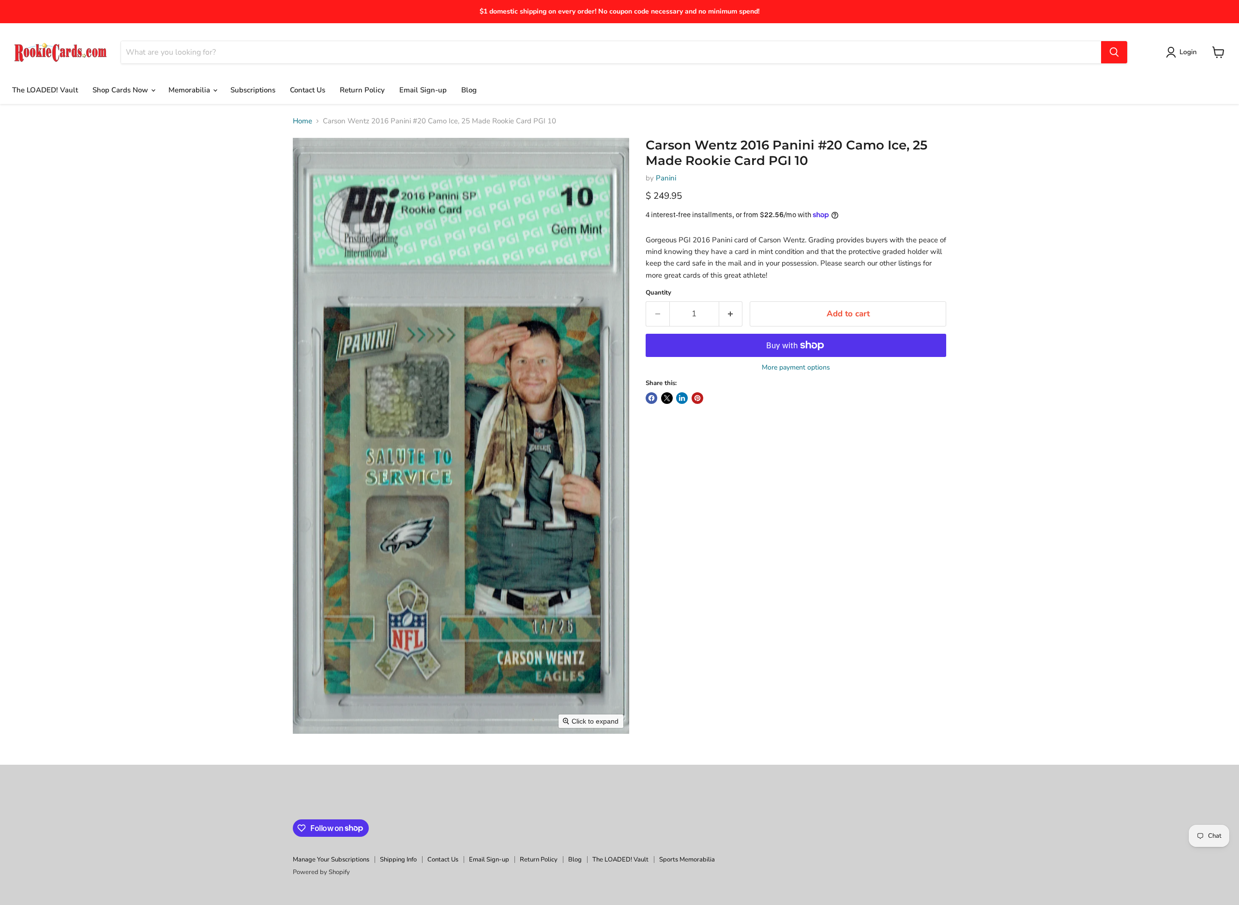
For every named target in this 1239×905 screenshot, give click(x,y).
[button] (1183, 52)
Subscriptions (252, 90)
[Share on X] (667, 398)
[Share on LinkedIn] (682, 398)
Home (302, 121)
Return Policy (362, 90)
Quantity (658, 293)
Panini (666, 178)
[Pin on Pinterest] (697, 398)
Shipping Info (398, 859)
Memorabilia (190, 90)
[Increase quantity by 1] (731, 313)
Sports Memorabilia (687, 859)
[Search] (1114, 52)
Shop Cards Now (121, 90)
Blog (469, 90)
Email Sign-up (423, 90)
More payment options (796, 367)
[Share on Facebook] (651, 398)
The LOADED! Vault (45, 90)
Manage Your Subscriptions (331, 859)
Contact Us (307, 90)
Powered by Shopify (321, 872)
